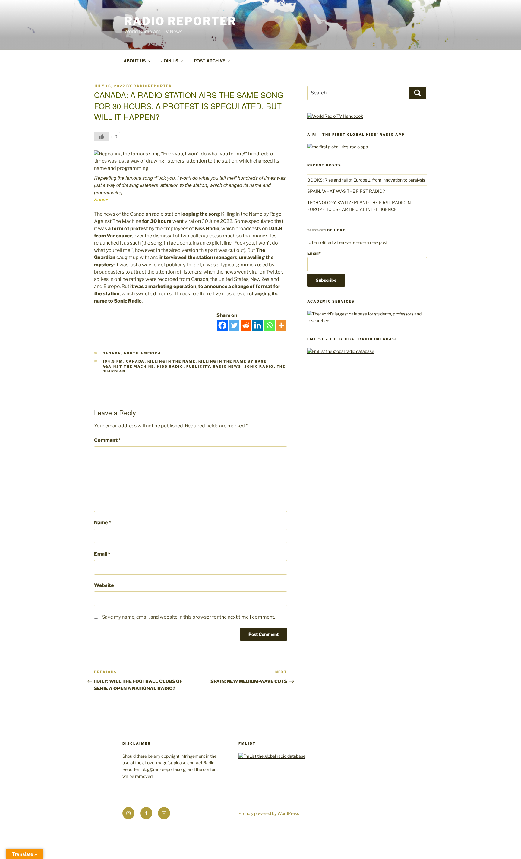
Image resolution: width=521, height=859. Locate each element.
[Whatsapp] (269, 325)
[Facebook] (222, 325)
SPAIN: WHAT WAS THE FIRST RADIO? (347, 191)
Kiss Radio (170, 366)
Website (104, 585)
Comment (107, 440)
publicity (198, 366)
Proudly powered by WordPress (268, 813)
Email (102, 554)
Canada (112, 353)
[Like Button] (101, 136)
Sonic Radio (259, 366)
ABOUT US (135, 61)
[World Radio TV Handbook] (335, 116)
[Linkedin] (257, 325)
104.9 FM (113, 361)
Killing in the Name (171, 361)
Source (101, 199)
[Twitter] (234, 325)
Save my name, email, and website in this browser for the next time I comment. (188, 617)
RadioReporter (153, 86)
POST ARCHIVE (209, 61)
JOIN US (169, 61)
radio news (227, 366)
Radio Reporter (180, 21)
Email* (314, 253)
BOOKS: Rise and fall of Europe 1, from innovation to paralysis (366, 179)
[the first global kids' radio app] (337, 146)
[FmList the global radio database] (340, 351)
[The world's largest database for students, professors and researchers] (367, 320)
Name (102, 522)
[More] (281, 325)
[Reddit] (246, 325)
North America (143, 353)
